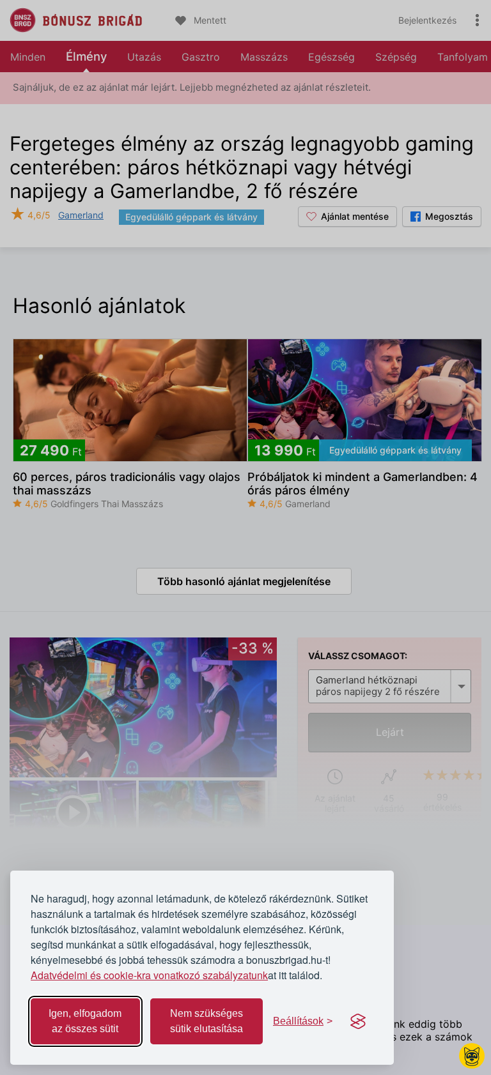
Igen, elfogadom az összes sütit (85, 1021)
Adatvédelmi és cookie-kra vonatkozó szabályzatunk (149, 975)
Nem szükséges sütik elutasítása (206, 1021)
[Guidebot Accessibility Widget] (472, 1056)
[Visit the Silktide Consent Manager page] (358, 1021)
